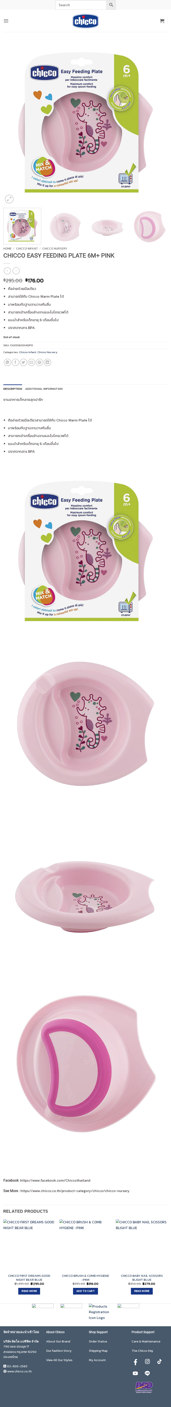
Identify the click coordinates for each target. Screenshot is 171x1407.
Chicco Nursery (54, 248)
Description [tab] (12, 389)
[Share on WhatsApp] (7, 362)
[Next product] (7, 270)
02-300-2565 (17, 1366)
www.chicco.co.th (19, 1371)
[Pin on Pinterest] (39, 362)
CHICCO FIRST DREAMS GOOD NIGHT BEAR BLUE (29, 1278)
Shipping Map (98, 1350)
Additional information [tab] (44, 389)
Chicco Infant (27, 248)
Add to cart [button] (85, 1291)
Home (7, 248)
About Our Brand (58, 1341)
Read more (29, 1291)
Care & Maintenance (146, 1341)
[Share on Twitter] (23, 362)
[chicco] (85, 21)
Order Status (98, 1341)
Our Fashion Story (58, 1350)
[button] (6, 20)
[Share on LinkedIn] (47, 362)
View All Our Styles (59, 1360)
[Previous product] (15, 270)
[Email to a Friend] (31, 362)
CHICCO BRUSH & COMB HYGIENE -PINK (85, 1278)
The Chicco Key (142, 1350)
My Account (97, 1360)
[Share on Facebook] (15, 362)
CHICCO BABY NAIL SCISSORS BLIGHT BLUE (142, 1278)
